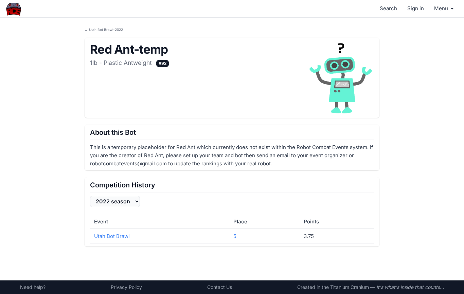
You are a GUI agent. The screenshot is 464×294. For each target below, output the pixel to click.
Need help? (33, 287)
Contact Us (219, 287)
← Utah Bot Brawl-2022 (104, 29)
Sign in (415, 8)
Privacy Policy (126, 287)
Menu (441, 8)
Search (388, 8)
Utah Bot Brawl (112, 236)
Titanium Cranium (349, 287)
